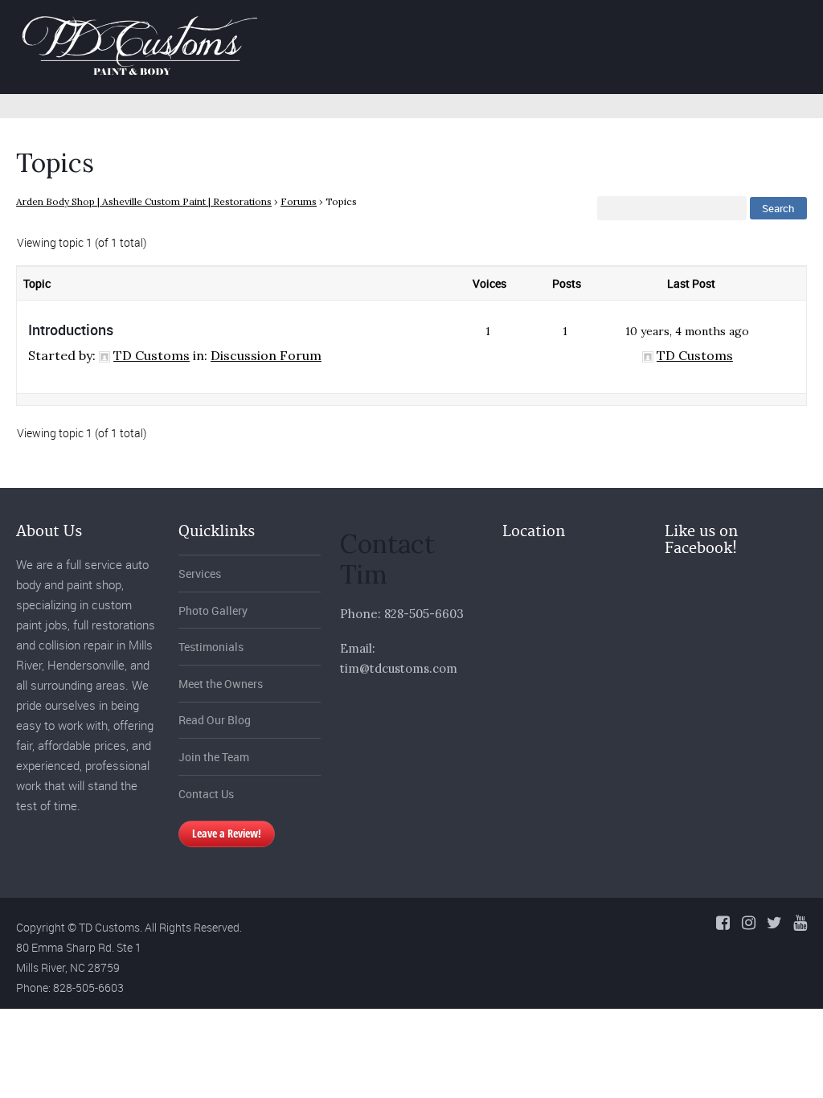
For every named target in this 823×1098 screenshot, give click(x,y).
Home (410, 26)
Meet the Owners (220, 683)
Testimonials (211, 646)
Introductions (70, 329)
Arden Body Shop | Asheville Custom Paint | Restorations (144, 201)
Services (487, 26)
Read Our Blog (214, 719)
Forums (298, 201)
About (677, 26)
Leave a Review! (226, 833)
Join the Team (213, 756)
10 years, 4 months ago (687, 331)
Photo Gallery (585, 26)
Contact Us (206, 793)
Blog (743, 26)
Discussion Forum (266, 355)
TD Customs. (110, 927)
